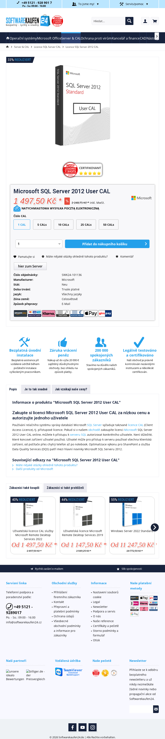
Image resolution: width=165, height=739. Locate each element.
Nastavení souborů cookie (106, 594)
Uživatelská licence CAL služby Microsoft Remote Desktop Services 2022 (33, 535)
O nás (97, 616)
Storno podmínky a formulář (105, 633)
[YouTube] (82, 727)
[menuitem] (155, 21)
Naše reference (103, 621)
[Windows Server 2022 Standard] (132, 513)
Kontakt (59, 602)
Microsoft (130, 430)
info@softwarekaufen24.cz (24, 622)
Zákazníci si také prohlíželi (65, 488)
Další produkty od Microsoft (34, 469)
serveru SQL (78, 435)
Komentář (127, 256)
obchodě (94, 430)
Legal (96, 602)
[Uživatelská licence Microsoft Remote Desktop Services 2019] (82, 513)
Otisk (96, 640)
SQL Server (94, 425)
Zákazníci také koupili (24, 488)
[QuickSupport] (68, 671)
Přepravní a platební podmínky (66, 609)
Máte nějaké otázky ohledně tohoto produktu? (76, 256)
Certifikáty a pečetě (106, 626)
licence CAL (135, 425)
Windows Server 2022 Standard (132, 531)
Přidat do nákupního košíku (104, 244)
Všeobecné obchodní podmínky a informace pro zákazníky (67, 628)
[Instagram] (93, 727)
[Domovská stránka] (7, 37)
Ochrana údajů (64, 616)
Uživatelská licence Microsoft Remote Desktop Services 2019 (82, 533)
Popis (13, 389)
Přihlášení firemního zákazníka (67, 594)
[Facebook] (72, 727)
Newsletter (100, 607)
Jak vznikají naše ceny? (71, 389)
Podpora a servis (104, 611)
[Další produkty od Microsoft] (141, 198)
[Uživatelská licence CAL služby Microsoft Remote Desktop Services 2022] (33, 513)
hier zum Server (30, 266)
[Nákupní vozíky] (155, 21)
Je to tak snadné (35, 389)
